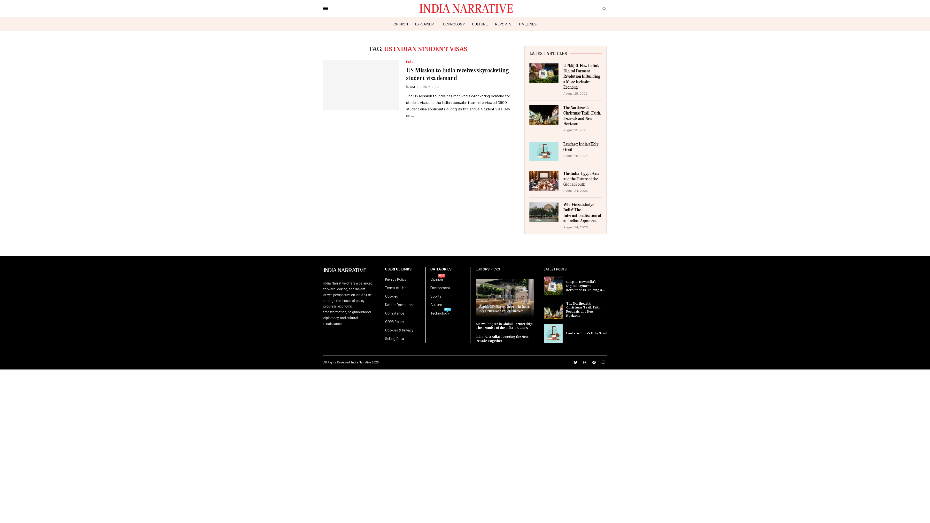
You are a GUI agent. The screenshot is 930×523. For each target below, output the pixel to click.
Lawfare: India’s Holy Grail (580, 147)
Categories (440, 269)
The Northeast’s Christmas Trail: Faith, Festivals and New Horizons (582, 116)
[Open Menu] (325, 8)
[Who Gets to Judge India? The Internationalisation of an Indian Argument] (543, 212)
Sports (435, 296)
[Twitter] (575, 362)
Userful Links (398, 269)
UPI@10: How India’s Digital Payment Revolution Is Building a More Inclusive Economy (581, 77)
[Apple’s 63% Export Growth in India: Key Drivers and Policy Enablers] (505, 298)
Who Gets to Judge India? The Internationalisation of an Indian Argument (582, 213)
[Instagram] (584, 362)
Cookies (391, 296)
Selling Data (394, 339)
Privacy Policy (395, 279)
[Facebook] (594, 362)
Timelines (527, 24)
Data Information (399, 305)
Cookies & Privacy (399, 330)
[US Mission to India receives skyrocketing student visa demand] (361, 85)
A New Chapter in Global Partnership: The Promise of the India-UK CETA (504, 326)
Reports (503, 24)
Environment (440, 288)
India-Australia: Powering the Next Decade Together (502, 339)
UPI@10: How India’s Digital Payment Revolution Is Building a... (585, 286)
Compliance (394, 313)
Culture (480, 24)
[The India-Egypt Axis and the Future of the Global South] (543, 181)
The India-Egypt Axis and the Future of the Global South (581, 179)
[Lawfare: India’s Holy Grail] (543, 151)
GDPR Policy (394, 322)
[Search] (604, 9)
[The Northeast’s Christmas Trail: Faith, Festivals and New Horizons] (543, 115)
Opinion (401, 24)
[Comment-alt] (603, 362)
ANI (412, 86)
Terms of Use (395, 288)
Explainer (424, 24)
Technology (453, 24)
